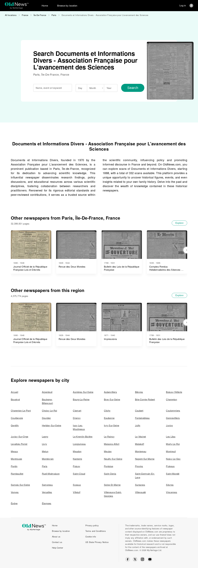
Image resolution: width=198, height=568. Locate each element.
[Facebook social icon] (127, 559)
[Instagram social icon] (142, 559)
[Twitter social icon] (135, 559)
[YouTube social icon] (149, 559)
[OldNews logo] (16, 4)
